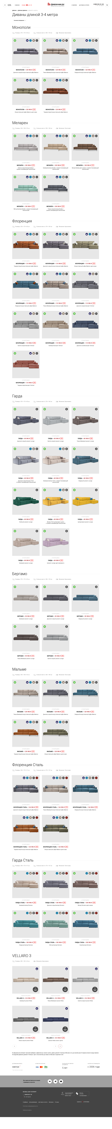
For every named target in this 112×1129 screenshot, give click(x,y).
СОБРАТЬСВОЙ (35, 990)
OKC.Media (86, 1101)
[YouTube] (61, 1081)
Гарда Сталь (21, 902)
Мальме (20, 712)
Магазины (51, 1102)
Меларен (21, 165)
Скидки (27, 5)
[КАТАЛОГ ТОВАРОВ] (5, 5)
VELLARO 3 (21, 998)
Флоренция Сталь (20, 807)
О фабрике (74, 5)
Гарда (21, 438)
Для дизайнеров (33, 1102)
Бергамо (21, 616)
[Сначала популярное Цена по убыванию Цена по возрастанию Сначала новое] (19, 20)
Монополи (21, 70)
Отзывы (57, 1102)
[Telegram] (55, 1081)
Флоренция (21, 263)
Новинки (17, 5)
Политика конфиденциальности (30, 1106)
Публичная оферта (27, 1110)
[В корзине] (107, 5)
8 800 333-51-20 (99, 4)
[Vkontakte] (50, 1081)
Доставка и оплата (84, 5)
